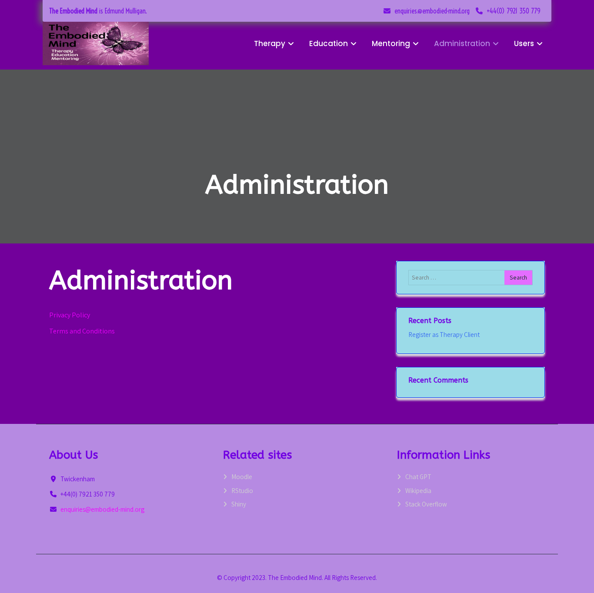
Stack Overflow (426, 504)
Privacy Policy (69, 315)
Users (524, 43)
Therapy (269, 43)
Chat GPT (418, 477)
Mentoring (391, 43)
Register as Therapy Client (444, 334)
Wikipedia (418, 490)
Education (328, 43)
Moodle (241, 477)
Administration (462, 43)
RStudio (242, 490)
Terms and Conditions (82, 331)
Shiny (238, 504)
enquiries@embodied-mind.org (432, 11)
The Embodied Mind (73, 11)
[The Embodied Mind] (96, 43)
